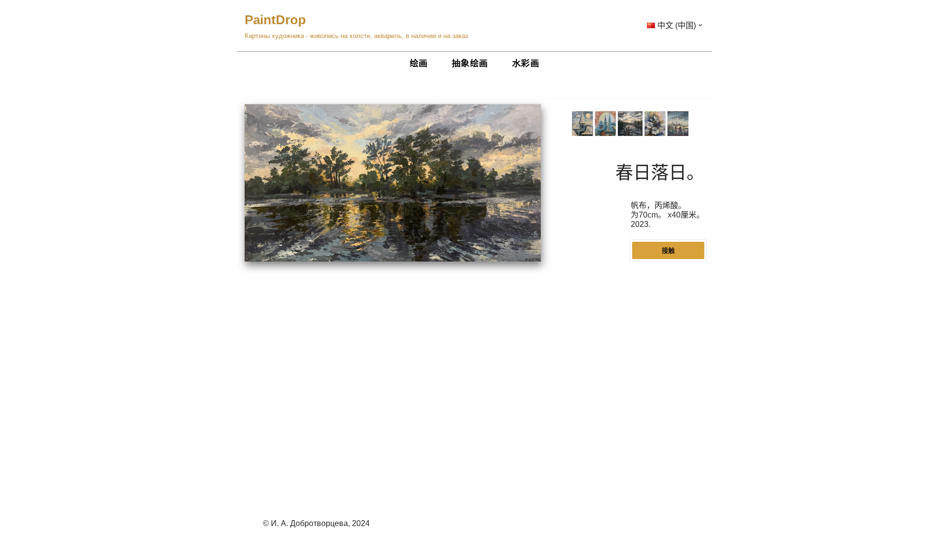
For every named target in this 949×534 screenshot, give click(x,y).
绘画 (419, 63)
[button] (700, 25)
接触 (668, 250)
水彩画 (526, 63)
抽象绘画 (470, 63)
